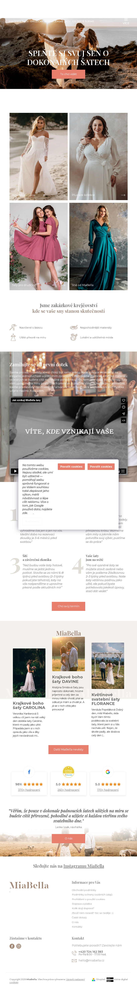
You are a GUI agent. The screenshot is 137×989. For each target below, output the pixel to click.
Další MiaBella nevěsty (68, 749)
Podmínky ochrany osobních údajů (92, 894)
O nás (68, 838)
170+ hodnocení (108, 790)
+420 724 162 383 (91, 951)
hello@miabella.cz (91, 960)
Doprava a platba (82, 903)
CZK (93, 8)
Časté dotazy (79, 917)
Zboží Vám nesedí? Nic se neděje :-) (92, 912)
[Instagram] (18, 946)
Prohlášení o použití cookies (88, 899)
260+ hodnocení (68, 790)
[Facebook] (12, 946)
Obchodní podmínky (84, 890)
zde (30, 513)
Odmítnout (71, 466)
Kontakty (77, 926)
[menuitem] (18, 21)
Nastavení (32, 521)
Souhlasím (101, 466)
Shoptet (100, 979)
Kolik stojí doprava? (83, 908)
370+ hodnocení (29, 790)
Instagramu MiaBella (83, 866)
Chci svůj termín (68, 606)
